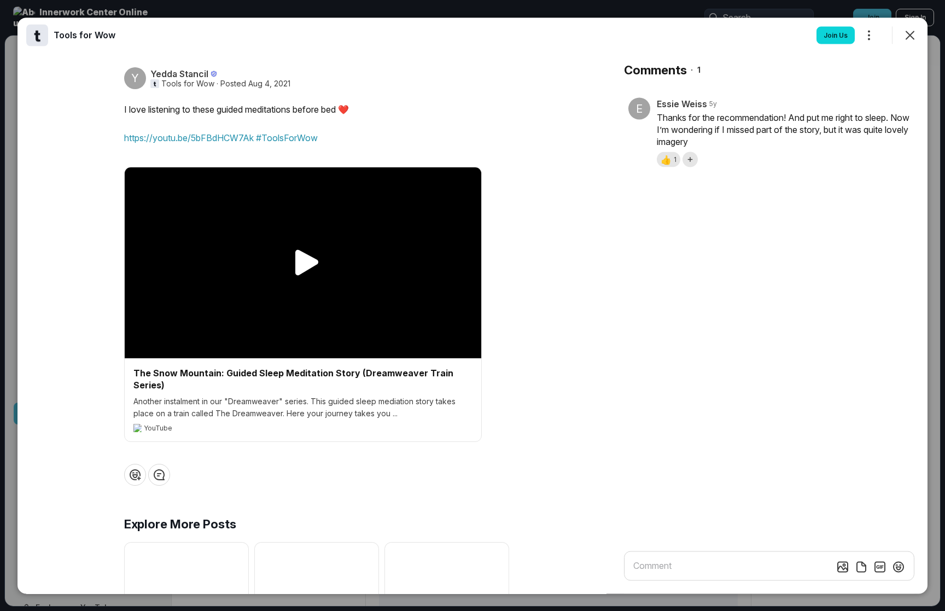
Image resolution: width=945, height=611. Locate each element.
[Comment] (159, 474)
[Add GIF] (880, 566)
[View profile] (37, 35)
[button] (668, 159)
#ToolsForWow (287, 137)
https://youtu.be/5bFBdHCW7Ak (189, 137)
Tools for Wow (187, 83)
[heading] (84, 34)
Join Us (836, 35)
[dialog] (473, 305)
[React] (135, 474)
